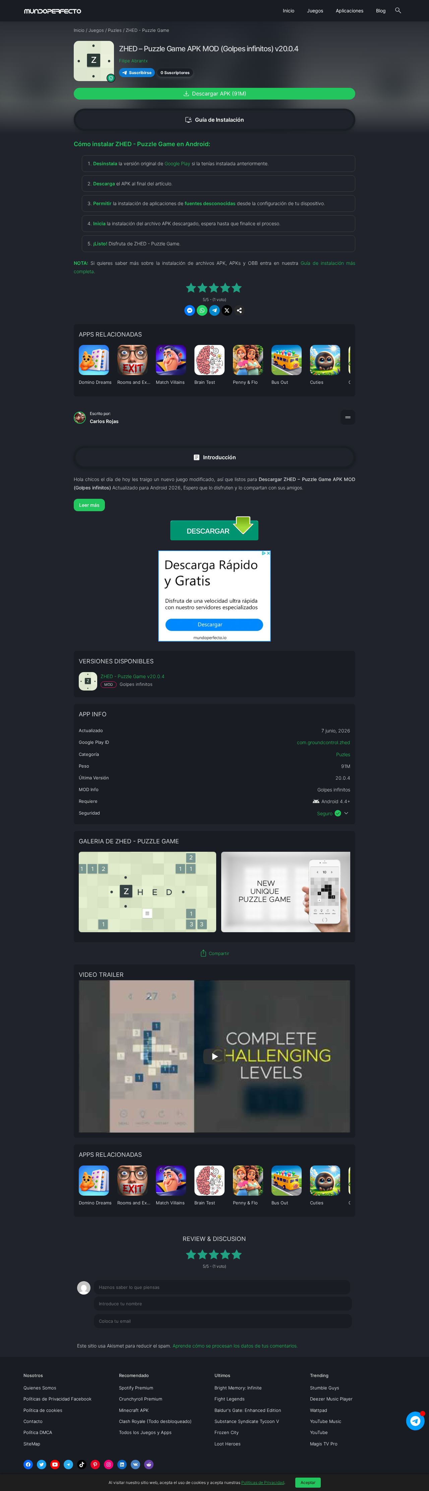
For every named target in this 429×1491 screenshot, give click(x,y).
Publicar (335, 1334)
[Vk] (135, 1464)
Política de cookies (42, 1410)
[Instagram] (108, 1464)
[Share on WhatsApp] (202, 310)
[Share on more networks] (239, 310)
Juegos (315, 10)
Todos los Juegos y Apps (145, 1432)
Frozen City (226, 1432)
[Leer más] (214, 505)
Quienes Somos (39, 1387)
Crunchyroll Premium (140, 1398)
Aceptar (308, 1482)
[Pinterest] (95, 1464)
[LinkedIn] (122, 1464)
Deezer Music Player (331, 1398)
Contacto (33, 1421)
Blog (381, 10)
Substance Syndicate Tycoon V (246, 1421)
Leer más (89, 505)
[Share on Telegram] (214, 310)
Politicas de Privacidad (262, 1482)
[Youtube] (55, 1464)
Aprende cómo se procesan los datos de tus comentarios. (235, 1346)
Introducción (214, 457)
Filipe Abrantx (133, 60)
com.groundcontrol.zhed (323, 742)
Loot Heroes (227, 1443)
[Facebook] (28, 1464)
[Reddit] (149, 1464)
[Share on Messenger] (189, 310)
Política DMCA (37, 1432)
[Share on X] (227, 310)
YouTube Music (325, 1421)
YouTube (319, 1432)
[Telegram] (68, 1464)
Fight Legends (229, 1398)
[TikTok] (81, 1464)
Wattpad (318, 1410)
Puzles (343, 754)
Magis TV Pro (324, 1443)
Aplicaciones (349, 10)
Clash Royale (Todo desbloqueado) (155, 1421)
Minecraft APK (133, 1410)
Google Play (177, 163)
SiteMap (31, 1443)
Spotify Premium (136, 1387)
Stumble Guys (324, 1387)
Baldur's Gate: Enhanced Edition (247, 1410)
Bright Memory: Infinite (238, 1387)
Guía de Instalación (214, 119)
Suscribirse (140, 72)
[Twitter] (41, 1464)
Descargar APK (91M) (214, 93)
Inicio (288, 10)
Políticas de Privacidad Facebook (57, 1398)
